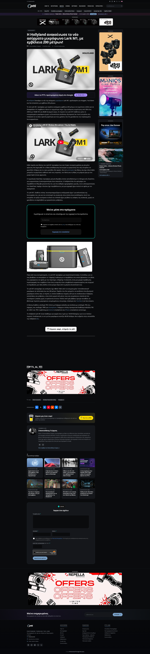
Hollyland (31, 100)
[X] (117, 1)
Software (74, 6)
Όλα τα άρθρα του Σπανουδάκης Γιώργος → (49, 448)
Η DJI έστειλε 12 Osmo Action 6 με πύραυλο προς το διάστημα (52, 472)
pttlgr (63, 224)
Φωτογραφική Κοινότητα (111, 631)
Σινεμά (68, 6)
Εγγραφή (116, 614)
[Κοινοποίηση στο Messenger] (56, 407)
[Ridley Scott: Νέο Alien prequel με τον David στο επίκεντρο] (87, 483)
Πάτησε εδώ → (81, 95)
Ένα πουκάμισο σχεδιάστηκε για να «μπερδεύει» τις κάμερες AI (51, 494)
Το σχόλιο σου (37, 514)
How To (47, 6)
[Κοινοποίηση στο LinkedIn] (44, 407)
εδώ (37, 319)
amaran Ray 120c (98, 11)
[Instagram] (112, 1)
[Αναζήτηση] (121, 6)
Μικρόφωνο (61, 399)
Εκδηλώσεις (82, 6)
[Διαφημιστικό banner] (75, 21)
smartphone (53, 307)
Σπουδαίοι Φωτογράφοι (111, 629)
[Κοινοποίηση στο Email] (60, 407)
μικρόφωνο (59, 100)
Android (51, 310)
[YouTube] (114, 1)
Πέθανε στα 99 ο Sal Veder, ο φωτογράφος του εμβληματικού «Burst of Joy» (69, 473)
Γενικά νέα (91, 6)
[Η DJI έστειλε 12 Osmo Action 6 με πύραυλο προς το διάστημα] (52, 462)
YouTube (79, 301)
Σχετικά (84, 631)
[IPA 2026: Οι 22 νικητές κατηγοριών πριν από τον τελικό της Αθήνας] (70, 483)
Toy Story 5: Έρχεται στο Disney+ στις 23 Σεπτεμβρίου (34, 493)
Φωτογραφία (54, 6)
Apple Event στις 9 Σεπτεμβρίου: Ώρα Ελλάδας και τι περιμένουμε (33, 473)
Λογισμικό (79, 11)
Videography (31, 30)
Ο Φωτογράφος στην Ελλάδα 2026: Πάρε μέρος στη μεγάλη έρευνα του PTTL (86, 473)
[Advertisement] (61, 348)
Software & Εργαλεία (110, 633)
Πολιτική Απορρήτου (57, 538)
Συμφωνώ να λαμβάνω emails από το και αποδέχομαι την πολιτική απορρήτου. (61, 225)
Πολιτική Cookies (86, 641)
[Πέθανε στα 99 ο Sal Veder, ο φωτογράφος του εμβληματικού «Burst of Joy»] (70, 462)
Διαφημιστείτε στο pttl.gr (89, 633)
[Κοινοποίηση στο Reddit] (52, 407)
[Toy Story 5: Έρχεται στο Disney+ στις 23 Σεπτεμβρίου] (35, 483)
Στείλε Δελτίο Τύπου (69, 11)
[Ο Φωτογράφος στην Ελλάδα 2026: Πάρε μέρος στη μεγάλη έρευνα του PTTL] (87, 462)
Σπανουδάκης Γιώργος (35, 46)
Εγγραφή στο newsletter (61, 232)
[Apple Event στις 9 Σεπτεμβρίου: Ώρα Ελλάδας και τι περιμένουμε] (35, 462)
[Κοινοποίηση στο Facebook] (36, 407)
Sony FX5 (47, 11)
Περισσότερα (99, 6)
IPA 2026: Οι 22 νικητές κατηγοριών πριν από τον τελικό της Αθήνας (69, 493)
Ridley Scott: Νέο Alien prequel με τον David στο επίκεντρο (86, 493)
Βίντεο (62, 6)
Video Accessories (37, 399)
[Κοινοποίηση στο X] (40, 407)
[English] (121, 1)
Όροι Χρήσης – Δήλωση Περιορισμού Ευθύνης (88, 635)
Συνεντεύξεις (63, 643)
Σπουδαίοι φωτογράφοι (56, 11)
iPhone (67, 310)
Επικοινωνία (32, 637)
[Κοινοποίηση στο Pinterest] (48, 407)
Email (54, 531)
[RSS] (119, 1)
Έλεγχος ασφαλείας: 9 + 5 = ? (41, 543)
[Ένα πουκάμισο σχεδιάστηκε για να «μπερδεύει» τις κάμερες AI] (52, 483)
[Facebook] (110, 1)
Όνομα (35, 531)
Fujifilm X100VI (107, 11)
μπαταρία (71, 170)
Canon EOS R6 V (87, 11)
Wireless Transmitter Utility (49, 399)
